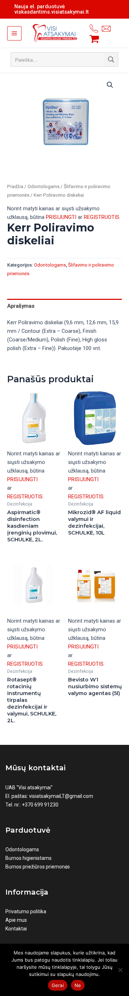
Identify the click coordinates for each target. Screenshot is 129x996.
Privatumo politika (25, 911)
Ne (78, 985)
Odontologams (43, 186)
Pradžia (15, 186)
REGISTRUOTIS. (102, 217)
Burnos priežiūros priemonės (37, 867)
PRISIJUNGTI (61, 217)
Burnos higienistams (28, 858)
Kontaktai (16, 929)
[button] (110, 84)
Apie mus (16, 920)
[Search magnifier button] (111, 59)
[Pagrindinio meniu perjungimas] (14, 33)
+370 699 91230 (40, 805)
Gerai (58, 985)
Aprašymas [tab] (20, 306)
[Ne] (120, 969)
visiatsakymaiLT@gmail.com (61, 796)
